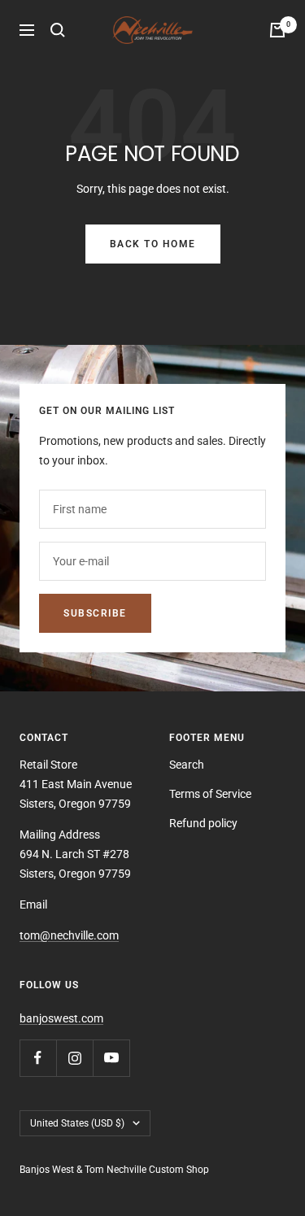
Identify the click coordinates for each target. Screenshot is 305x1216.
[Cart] (277, 30)
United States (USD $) (77, 1123)
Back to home (153, 244)
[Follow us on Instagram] (74, 1057)
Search (186, 764)
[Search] (57, 30)
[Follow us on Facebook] (38, 1057)
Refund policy (203, 823)
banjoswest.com (61, 1018)
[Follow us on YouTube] (111, 1057)
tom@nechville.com (69, 935)
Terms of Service (210, 793)
